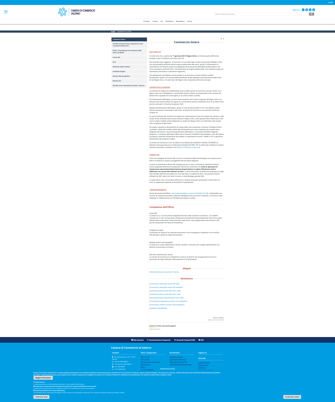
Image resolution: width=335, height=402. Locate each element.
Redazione (201, 368)
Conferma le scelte (41, 397)
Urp (161, 21)
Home (113, 32)
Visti (114, 62)
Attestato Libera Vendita (121, 67)
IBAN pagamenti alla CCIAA (178, 362)
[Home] (76, 9)
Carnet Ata (116, 57)
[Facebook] (303, 9)
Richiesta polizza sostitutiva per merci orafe (167, 298)
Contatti (155, 21)
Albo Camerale (138, 340)
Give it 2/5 (151, 327)
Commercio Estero (119, 39)
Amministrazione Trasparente (160, 340)
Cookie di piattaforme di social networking (50, 390)
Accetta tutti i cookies (292, 397)
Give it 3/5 (153, 327)
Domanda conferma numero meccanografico (168, 305)
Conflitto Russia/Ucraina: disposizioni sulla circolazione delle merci (128, 45)
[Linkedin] (310, 9)
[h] (311, 14)
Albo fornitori (145, 357)
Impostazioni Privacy (167, 369)
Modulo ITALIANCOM (159, 308)
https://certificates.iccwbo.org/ (188, 147)
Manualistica (180, 21)
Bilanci (143, 367)
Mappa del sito (203, 365)
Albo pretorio (145, 359)
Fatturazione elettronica (177, 359)
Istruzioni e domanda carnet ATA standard (166, 287)
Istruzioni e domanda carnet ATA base (165, 284)
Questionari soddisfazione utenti (180, 365)
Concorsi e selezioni (147, 370)
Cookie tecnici (40, 382)
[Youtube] (313, 9)
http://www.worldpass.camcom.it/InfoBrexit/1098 (190, 193)
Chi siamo (146, 21)
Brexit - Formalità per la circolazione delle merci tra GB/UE (127, 52)
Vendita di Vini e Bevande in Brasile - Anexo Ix (128, 86)
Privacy (189, 21)
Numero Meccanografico (121, 76)
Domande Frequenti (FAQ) (185, 340)
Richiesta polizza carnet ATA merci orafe (166, 291)
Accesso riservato (204, 363)
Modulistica (169, 21)
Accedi (330, 2)
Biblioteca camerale (176, 357)
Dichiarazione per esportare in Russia (165, 272)
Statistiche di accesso (205, 370)
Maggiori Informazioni (43, 378)
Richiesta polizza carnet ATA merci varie (165, 294)
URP (202, 340)
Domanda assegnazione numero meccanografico (169, 301)
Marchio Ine (117, 81)
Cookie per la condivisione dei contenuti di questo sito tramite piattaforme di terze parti (65, 386)
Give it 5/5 (156, 327)
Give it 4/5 (154, 327)
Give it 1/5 (150, 327)
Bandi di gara (145, 365)
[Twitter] (306, 9)
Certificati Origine (119, 71)
